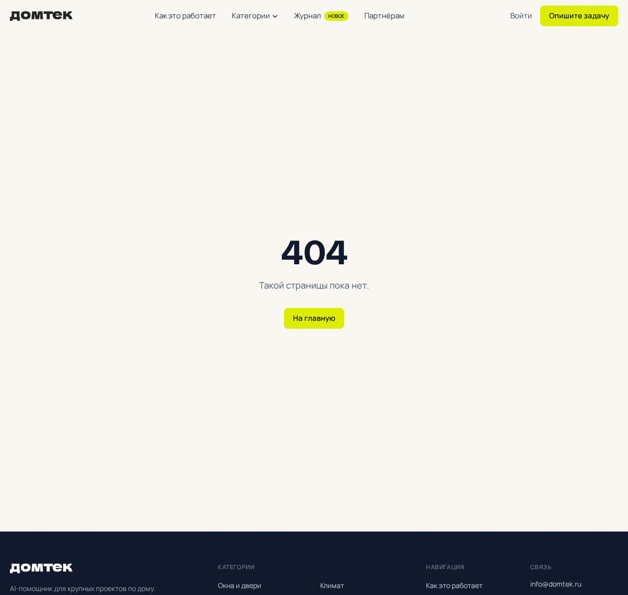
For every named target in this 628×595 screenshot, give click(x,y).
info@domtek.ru (555, 584)
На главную (314, 318)
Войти (521, 15)
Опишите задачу (579, 15)
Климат (332, 585)
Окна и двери (239, 585)
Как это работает (454, 585)
